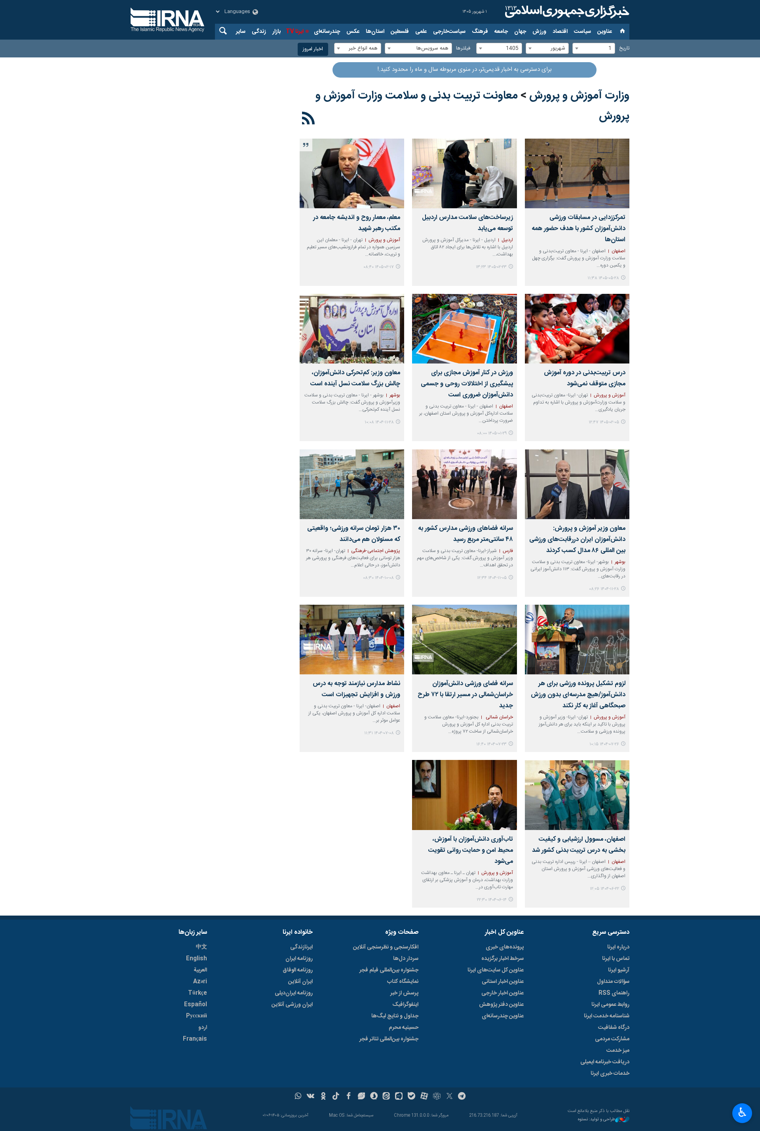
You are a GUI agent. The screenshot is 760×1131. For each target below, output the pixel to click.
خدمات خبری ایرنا (610, 1073)
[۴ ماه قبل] (464, 329)
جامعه (501, 31)
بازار (276, 31)
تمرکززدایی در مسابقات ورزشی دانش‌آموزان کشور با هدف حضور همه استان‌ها (578, 228)
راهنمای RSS (613, 993)
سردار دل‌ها (405, 958)
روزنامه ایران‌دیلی (294, 993)
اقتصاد (560, 31)
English (196, 958)
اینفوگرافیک (405, 1004)
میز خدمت (617, 1050)
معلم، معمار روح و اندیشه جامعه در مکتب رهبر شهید (356, 223)
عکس (352, 31)
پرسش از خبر (404, 993)
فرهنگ (480, 31)
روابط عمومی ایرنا (610, 1004)
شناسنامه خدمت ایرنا (606, 1016)
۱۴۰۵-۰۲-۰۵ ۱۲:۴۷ (604, 422)
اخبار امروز (313, 49)
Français (195, 1039)
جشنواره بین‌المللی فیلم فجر (388, 970)
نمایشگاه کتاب (402, 981)
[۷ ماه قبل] (352, 484)
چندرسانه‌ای (327, 31)
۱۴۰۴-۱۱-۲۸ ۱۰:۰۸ (379, 422)
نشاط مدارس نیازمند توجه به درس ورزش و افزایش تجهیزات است (356, 689)
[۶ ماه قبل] (352, 329)
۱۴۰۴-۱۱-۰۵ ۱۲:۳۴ (492, 578)
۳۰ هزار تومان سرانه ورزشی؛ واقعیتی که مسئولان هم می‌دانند (353, 534)
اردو (202, 1027)
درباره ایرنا (618, 947)
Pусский (196, 1016)
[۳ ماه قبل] (464, 173)
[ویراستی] (361, 1097)
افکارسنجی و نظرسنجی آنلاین (385, 947)
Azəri (200, 981)
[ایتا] (386, 1097)
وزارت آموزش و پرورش (579, 96)
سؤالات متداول (613, 981)
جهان (520, 31)
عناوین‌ (604, 31)
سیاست (582, 31)
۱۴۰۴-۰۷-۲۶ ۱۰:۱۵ (604, 744)
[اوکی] (323, 1097)
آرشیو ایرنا (618, 970)
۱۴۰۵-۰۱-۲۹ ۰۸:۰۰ (492, 433)
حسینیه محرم (403, 1027)
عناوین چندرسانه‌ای (503, 1016)
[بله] (411, 1097)
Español (195, 1004)
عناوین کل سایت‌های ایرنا (495, 970)
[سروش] (374, 1097)
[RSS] (308, 119)
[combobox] (593, 48)
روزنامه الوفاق (298, 970)
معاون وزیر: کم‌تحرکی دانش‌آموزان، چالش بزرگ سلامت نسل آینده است (355, 378)
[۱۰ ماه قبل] (577, 639)
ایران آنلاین (300, 981)
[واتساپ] (298, 1097)
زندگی (259, 31)
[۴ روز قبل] (577, 173)
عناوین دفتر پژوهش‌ (501, 1004)
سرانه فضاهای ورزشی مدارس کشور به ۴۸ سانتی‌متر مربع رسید (465, 534)
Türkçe (197, 993)
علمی (421, 31)
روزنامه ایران (299, 958)
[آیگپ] (398, 1097)
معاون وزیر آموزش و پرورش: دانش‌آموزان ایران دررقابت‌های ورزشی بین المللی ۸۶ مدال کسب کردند (577, 539)
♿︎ (742, 1112)
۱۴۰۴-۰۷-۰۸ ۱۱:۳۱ (379, 733)
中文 (201, 947)
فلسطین (400, 31)
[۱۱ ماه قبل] (577, 795)
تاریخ (624, 48)
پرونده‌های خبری (505, 947)
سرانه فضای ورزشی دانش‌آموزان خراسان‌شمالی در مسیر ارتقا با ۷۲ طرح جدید (465, 694)
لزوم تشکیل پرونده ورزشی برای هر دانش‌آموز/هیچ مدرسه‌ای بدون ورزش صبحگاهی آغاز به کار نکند (578, 694)
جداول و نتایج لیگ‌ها (394, 1016)
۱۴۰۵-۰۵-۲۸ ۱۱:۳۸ (603, 278)
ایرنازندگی (301, 947)
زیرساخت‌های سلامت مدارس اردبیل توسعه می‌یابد (467, 223)
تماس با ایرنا (615, 958)
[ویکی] (310, 1097)
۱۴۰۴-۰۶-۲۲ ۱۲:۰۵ (604, 889)
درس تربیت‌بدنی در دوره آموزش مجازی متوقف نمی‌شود (584, 378)
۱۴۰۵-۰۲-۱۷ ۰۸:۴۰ (378, 267)
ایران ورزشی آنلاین (292, 1004)
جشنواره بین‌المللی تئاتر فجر (388, 1039)
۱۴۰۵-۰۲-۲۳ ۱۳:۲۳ (491, 267)
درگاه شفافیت (613, 1027)
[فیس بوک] (348, 1097)
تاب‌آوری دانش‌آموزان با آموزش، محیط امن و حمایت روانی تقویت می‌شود (470, 850)
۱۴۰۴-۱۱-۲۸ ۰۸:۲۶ (604, 589)
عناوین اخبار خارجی (502, 993)
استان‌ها (375, 31)
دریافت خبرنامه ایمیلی (604, 1062)
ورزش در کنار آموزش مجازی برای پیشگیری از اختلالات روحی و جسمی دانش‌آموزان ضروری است (467, 383)
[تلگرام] (462, 1097)
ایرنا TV (295, 31)
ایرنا (566, 12)
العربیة (200, 970)
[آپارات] (424, 1097)
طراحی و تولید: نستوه (596, 1119)
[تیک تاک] (336, 1097)
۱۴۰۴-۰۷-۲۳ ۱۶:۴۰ (491, 744)
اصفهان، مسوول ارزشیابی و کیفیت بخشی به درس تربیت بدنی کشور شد (578, 845)
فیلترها (463, 48)
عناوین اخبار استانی (503, 981)
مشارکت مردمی (612, 1039)
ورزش (539, 31)
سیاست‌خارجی (449, 31)
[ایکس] (449, 1097)
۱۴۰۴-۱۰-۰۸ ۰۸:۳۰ (378, 578)
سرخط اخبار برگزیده (502, 958)
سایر (240, 31)
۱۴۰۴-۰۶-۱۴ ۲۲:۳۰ (492, 900)
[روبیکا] (436, 1097)
